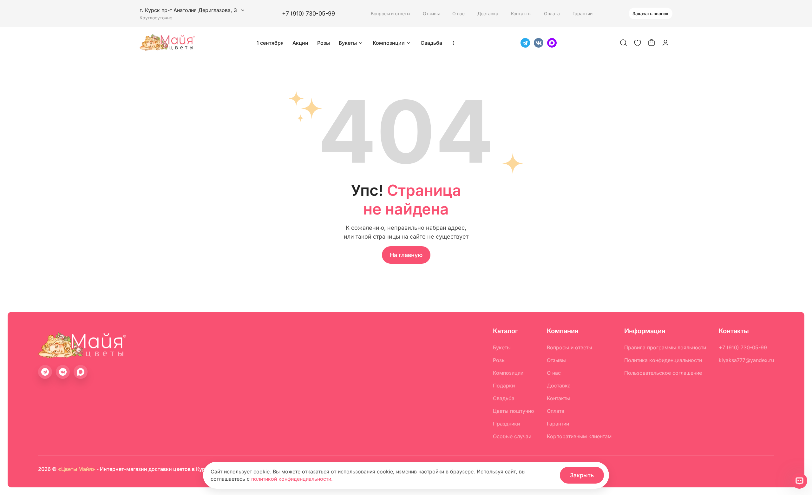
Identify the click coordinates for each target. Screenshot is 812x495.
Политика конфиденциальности (663, 360)
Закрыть (582, 475)
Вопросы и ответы (390, 13)
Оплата (552, 13)
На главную (406, 255)
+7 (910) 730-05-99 (308, 13)
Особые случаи (512, 436)
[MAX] (552, 43)
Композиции (389, 43)
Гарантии (583, 13)
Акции (300, 43)
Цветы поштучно (513, 411)
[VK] (538, 43)
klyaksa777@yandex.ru (746, 360)
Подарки (504, 385)
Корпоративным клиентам (579, 436)
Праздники (506, 423)
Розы (323, 43)
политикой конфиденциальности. (292, 479)
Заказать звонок (650, 13)
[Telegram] (525, 43)
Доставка (487, 13)
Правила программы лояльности (665, 347)
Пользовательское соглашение (663, 373)
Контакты (521, 13)
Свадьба (431, 43)
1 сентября (270, 43)
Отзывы (431, 13)
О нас (458, 13)
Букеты (348, 43)
